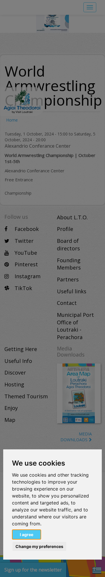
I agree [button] (26, 534)
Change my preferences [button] (39, 546)
